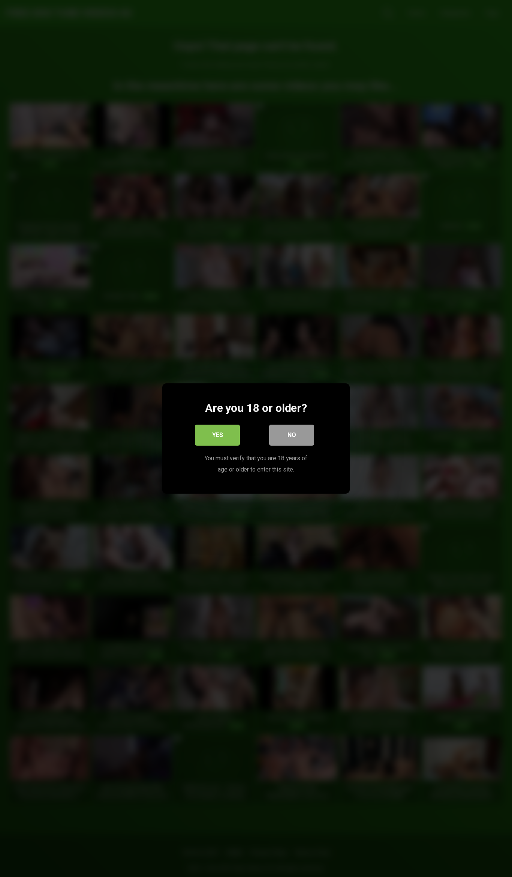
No (291, 434)
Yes (217, 434)
